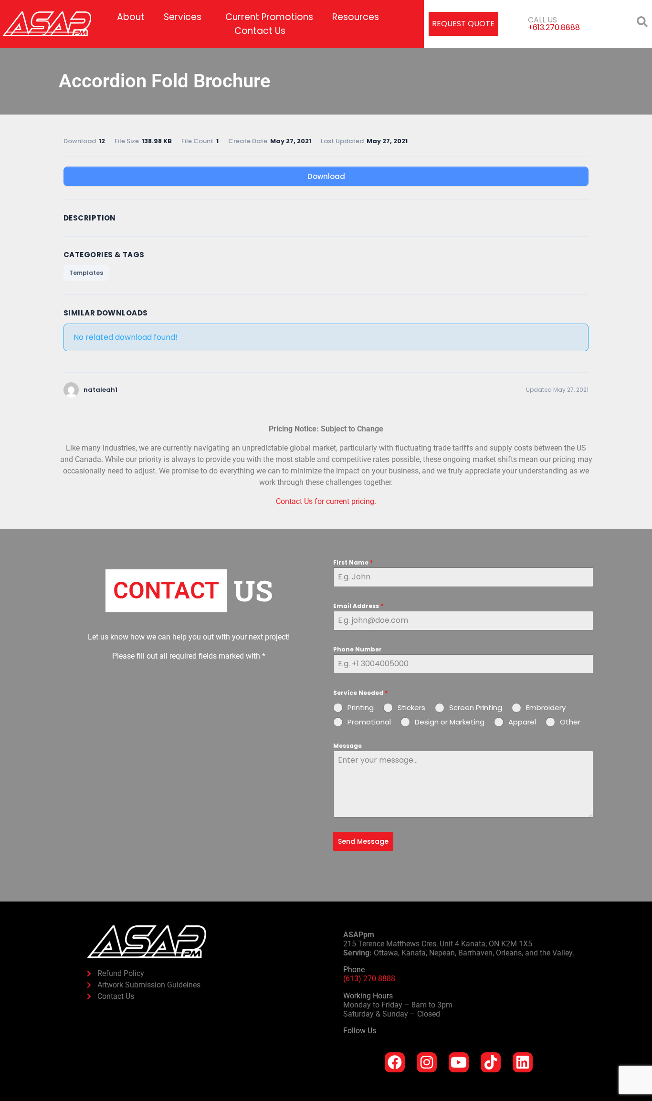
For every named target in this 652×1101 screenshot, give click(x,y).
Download (326, 176)
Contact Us (259, 30)
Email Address (358, 606)
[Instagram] (427, 1062)
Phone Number (357, 649)
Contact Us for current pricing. (326, 501)
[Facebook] (395, 1062)
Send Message (363, 841)
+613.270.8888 (554, 27)
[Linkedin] (523, 1062)
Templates (86, 273)
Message (347, 746)
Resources (355, 16)
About (131, 16)
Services (182, 16)
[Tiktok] (491, 1062)
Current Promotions (269, 16)
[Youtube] (459, 1062)
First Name (353, 562)
